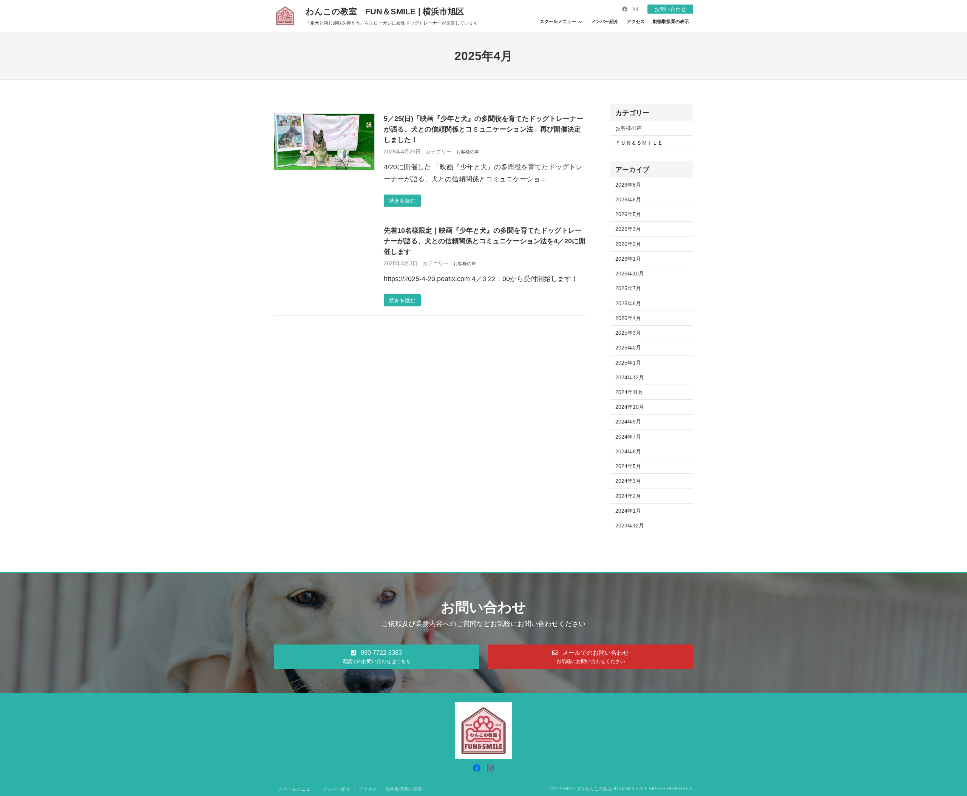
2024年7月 (628, 437)
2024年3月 (628, 481)
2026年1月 (628, 259)
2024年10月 (629, 407)
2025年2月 (628, 348)
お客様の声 (467, 152)
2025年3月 (628, 333)
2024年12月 (629, 377)
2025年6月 (628, 303)
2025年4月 (628, 318)
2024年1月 (628, 511)
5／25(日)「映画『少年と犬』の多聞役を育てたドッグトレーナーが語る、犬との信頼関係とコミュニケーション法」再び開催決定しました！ (483, 128)
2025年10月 (629, 273)
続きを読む (402, 201)
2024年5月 (628, 466)
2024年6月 (628, 451)
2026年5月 (628, 214)
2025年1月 (628, 363)
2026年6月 (628, 199)
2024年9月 (628, 422)
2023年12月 (629, 525)
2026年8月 (628, 185)
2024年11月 (629, 392)
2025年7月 (628, 288)
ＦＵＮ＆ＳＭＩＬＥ (639, 143)
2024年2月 (628, 496)
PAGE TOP (940, 766)
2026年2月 (628, 244)
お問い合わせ (670, 9)
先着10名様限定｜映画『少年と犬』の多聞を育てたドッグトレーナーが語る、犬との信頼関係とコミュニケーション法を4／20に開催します (484, 240)
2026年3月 (628, 229)
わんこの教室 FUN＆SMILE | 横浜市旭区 (385, 11)
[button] (376, 657)
